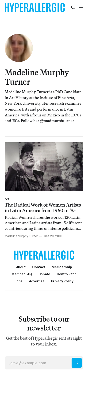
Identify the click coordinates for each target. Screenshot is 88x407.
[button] (62, 267)
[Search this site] (73, 7)
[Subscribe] (77, 363)
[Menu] (81, 7)
